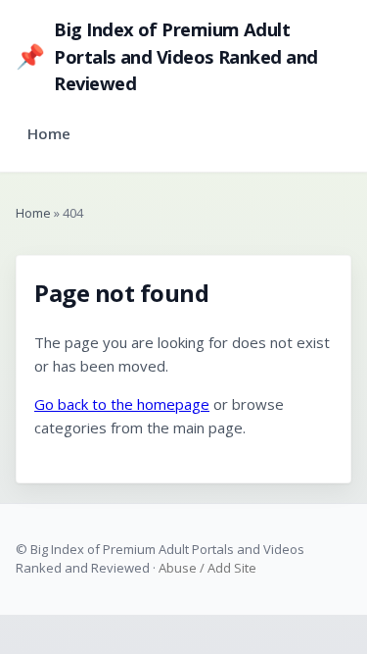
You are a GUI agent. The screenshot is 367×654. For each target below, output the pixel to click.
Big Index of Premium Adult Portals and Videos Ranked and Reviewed (166, 56)
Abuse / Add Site (207, 568)
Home (48, 133)
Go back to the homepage (121, 404)
